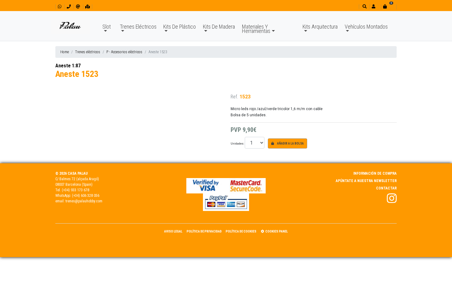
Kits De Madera (219, 26)
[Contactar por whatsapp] (59, 6)
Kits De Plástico (179, 26)
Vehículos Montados (366, 26)
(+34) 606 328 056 (85, 195)
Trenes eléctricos (87, 52)
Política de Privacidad (204, 231)
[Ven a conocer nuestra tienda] (87, 6)
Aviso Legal (173, 231)
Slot (106, 26)
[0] (388, 6)
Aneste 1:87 (68, 66)
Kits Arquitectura (320, 26)
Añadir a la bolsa (290, 143)
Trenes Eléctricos (138, 26)
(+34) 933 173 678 (75, 190)
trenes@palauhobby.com (83, 201)
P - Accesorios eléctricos (124, 52)
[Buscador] (364, 6)
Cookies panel (276, 231)
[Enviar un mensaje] (78, 6)
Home (64, 52)
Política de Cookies (241, 231)
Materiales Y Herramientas (256, 28)
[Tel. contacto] (69, 6)
